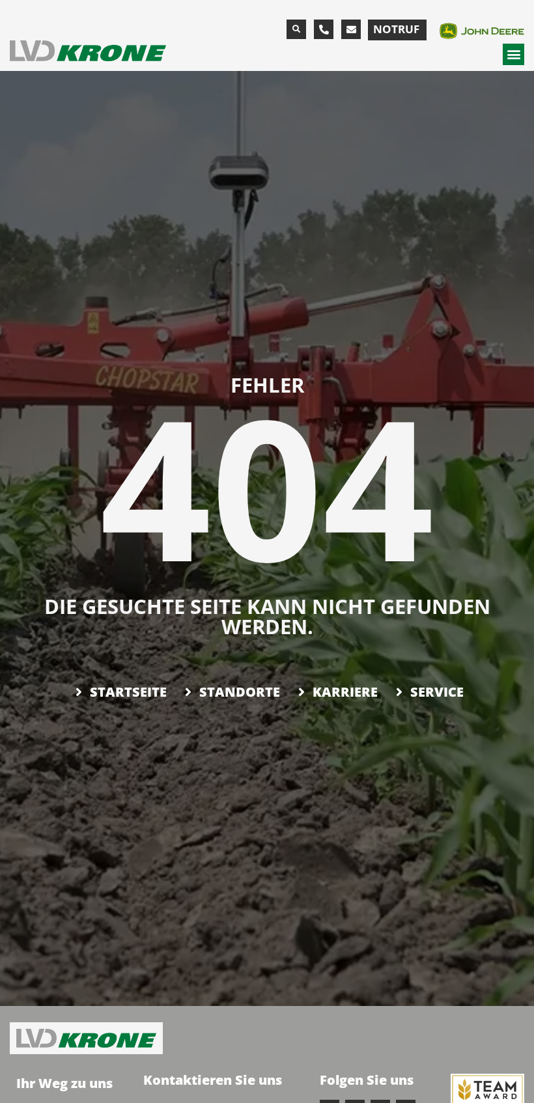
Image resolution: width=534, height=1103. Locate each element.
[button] (296, 29)
